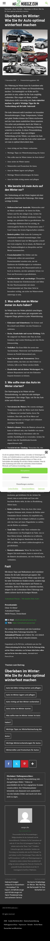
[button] (46, 452)
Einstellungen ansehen (25, 484)
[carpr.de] (25, 815)
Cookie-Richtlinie (13, 489)
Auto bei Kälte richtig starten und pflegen (23, 688)
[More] (32, 764)
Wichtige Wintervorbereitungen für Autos (23, 743)
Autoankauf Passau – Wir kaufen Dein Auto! (22, 599)
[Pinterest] (24, 764)
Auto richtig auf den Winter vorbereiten (22, 701)
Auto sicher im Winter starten (18, 708)
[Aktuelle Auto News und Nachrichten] (24, 3)
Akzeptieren (25, 471)
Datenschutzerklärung (28, 489)
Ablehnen (25, 477)
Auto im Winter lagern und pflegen (20, 695)
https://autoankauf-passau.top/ (23, 623)
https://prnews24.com (25, 831)
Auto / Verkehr (17, 9)
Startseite (8, 9)
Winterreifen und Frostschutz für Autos (22, 750)
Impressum (41, 489)
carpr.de (25, 827)
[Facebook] (8, 764)
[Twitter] (16, 764)
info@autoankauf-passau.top (25, 620)
